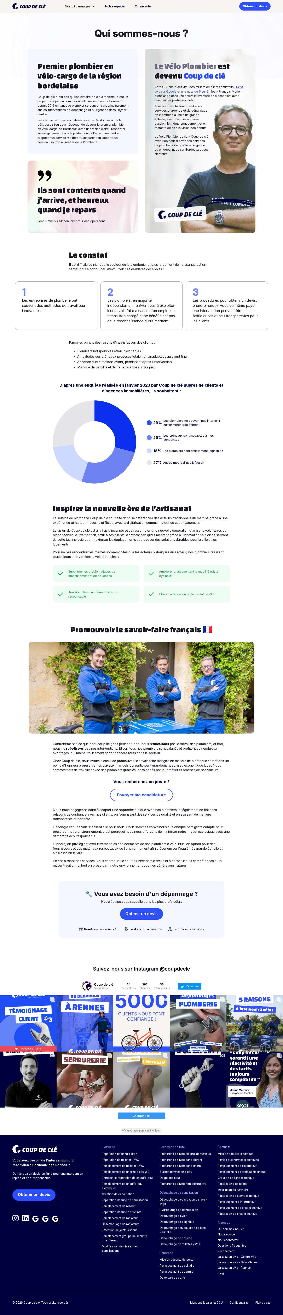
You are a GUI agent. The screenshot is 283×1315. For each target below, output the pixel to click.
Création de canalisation (118, 1194)
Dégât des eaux (170, 1177)
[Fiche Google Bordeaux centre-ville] (35, 1219)
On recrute (143, 6)
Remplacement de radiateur (120, 1218)
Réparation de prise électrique (237, 1213)
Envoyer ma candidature (141, 794)
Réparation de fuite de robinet (121, 1212)
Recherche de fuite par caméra (180, 1165)
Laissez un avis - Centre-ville (237, 1256)
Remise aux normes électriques (238, 1159)
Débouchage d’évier (173, 1215)
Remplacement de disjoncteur (237, 1165)
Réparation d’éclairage (232, 1183)
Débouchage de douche (176, 1238)
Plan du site (263, 1302)
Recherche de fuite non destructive (183, 1183)
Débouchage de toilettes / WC (180, 1244)
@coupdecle (175, 969)
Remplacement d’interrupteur (237, 1201)
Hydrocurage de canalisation (179, 1209)
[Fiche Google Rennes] (55, 1219)
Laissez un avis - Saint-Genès (237, 1262)
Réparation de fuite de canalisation (125, 1200)
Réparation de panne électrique (238, 1195)
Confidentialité (239, 1302)
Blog (221, 1273)
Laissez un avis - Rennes (234, 1267)
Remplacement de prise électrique (240, 1207)
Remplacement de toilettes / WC (123, 1165)
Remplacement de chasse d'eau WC (126, 1171)
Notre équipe (115, 6)
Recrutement (226, 1251)
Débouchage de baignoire (177, 1221)
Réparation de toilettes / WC (120, 1159)
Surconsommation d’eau (176, 1171)
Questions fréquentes (232, 1245)
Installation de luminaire (233, 1189)
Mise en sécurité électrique (235, 1153)
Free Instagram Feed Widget (143, 1130)
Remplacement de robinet (118, 1206)
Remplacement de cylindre (177, 1265)
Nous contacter (228, 1240)
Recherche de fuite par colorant (181, 1159)
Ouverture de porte (172, 1277)
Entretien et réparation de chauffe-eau (127, 1177)
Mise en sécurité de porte (177, 1259)
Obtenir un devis (255, 6)
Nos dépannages (77, 6)
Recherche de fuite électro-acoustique (185, 1153)
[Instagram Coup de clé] (15, 1218)
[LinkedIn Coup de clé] (25, 1218)
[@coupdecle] (86, 986)
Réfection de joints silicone (120, 1230)
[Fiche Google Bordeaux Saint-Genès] (45, 1219)
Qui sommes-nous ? (231, 1229)
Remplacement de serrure (177, 1271)
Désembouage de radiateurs (120, 1224)
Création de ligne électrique (236, 1177)
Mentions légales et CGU (206, 1302)
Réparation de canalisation (119, 1153)
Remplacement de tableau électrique (242, 1171)
